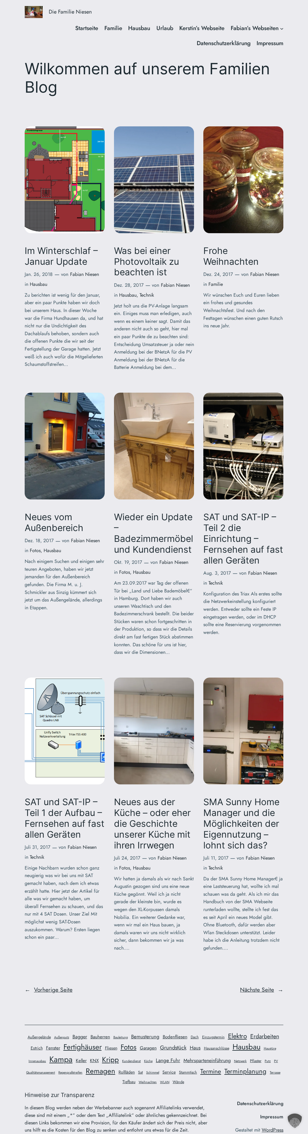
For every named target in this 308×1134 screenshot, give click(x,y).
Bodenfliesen (175, 1037)
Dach (195, 1037)
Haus (195, 1047)
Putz (268, 1061)
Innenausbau (37, 1061)
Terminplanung (245, 1071)
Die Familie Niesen (70, 12)
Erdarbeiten (264, 1036)
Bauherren (100, 1037)
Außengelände (39, 1037)
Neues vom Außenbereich (54, 522)
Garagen (148, 1048)
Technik (147, 295)
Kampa (60, 1059)
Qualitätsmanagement (40, 1072)
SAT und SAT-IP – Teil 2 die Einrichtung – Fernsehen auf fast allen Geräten (243, 538)
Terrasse (275, 1072)
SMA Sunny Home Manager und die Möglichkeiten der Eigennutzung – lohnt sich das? (241, 823)
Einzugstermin (213, 1037)
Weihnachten (148, 1082)
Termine (210, 1071)
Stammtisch (188, 1072)
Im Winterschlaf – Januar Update (61, 256)
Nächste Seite (261, 989)
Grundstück (173, 1047)
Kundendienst (131, 1061)
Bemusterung (145, 1036)
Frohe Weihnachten (231, 256)
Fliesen (111, 1048)
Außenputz (61, 1037)
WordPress (272, 1129)
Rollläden (127, 1072)
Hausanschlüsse (216, 1048)
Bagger (79, 1036)
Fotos (35, 550)
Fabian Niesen (84, 274)
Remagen (100, 1071)
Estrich (37, 1048)
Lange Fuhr (168, 1060)
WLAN (164, 1082)
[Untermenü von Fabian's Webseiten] (282, 28)
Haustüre (270, 1048)
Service (169, 1072)
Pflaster (255, 1061)
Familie (215, 284)
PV (276, 1061)
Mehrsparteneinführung (207, 1060)
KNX (94, 1060)
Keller (81, 1060)
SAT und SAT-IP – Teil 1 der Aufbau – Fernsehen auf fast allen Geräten (64, 818)
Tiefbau (128, 1082)
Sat (140, 1072)
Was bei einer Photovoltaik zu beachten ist (146, 262)
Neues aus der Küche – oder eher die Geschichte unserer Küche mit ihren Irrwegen (152, 823)
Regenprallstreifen (70, 1072)
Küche (148, 1061)
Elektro (237, 1036)
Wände (178, 1082)
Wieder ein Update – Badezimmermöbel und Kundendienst (153, 533)
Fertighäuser (82, 1047)
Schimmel (152, 1072)
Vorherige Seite (48, 989)
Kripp (110, 1059)
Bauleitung (120, 1037)
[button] (295, 1121)
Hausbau (38, 284)
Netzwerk (240, 1061)
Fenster (53, 1048)
